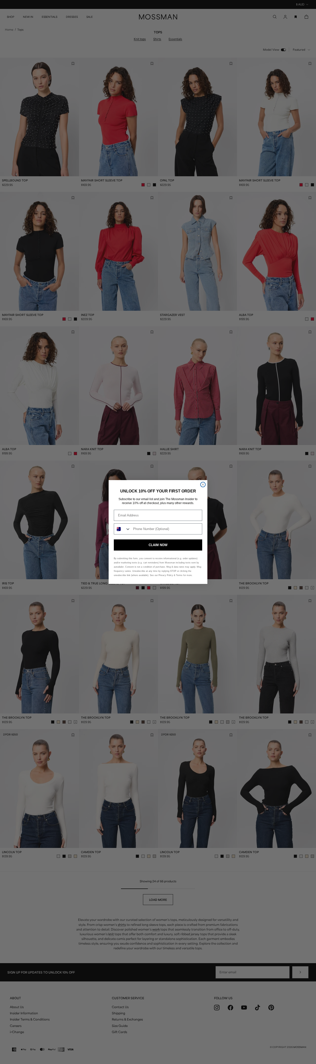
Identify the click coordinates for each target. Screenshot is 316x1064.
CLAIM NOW (158, 545)
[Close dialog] (202, 484)
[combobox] (122, 529)
